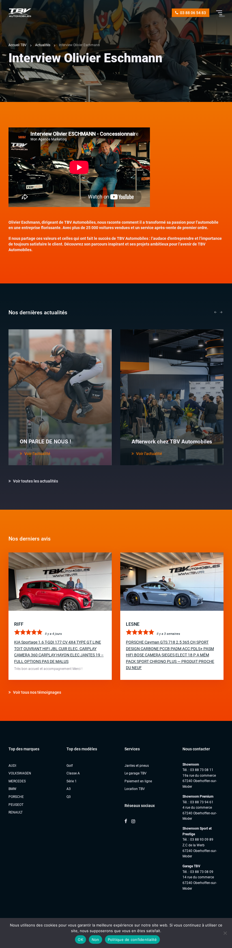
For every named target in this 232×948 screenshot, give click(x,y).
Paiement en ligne (138, 781)
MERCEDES (17, 781)
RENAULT (15, 812)
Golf (69, 766)
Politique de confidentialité (132, 939)
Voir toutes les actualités (35, 481)
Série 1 (71, 781)
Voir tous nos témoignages (36, 692)
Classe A (73, 773)
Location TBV (134, 789)
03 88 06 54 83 (192, 12)
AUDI (12, 766)
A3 (68, 789)
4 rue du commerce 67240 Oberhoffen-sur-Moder (199, 813)
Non (95, 939)
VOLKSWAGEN (19, 773)
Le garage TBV (135, 773)
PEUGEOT (15, 805)
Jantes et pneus (136, 766)
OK (80, 939)
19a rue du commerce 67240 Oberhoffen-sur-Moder (199, 781)
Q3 (68, 797)
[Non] (225, 933)
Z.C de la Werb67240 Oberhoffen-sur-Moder (199, 850)
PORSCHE (16, 797)
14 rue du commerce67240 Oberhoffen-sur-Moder (199, 882)
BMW (12, 789)
